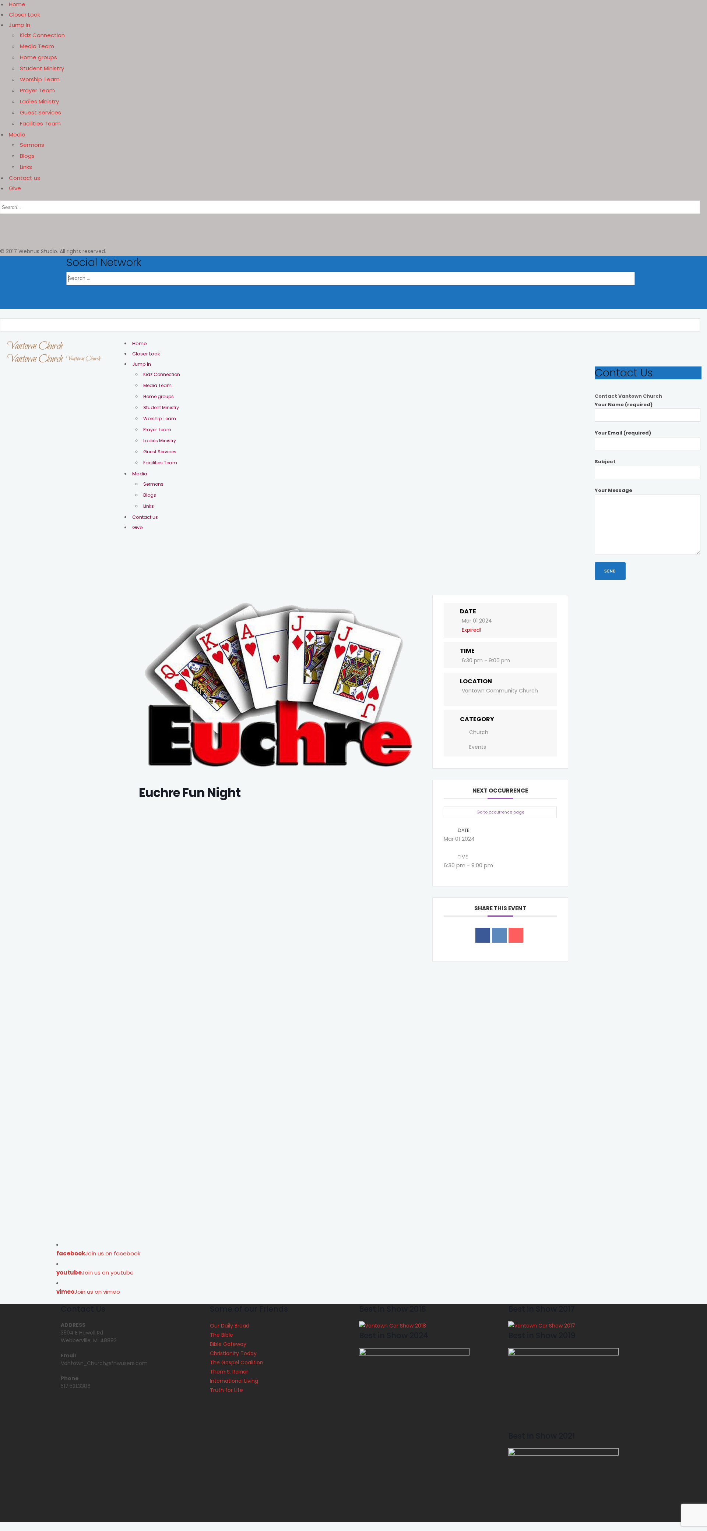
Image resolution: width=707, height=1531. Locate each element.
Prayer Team (37, 90)
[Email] (516, 935)
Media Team (37, 46)
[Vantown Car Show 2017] (541, 1325)
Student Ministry (42, 68)
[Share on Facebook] (482, 935)
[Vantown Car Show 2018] (392, 1325)
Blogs (27, 156)
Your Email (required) (623, 432)
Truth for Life (226, 1390)
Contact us (24, 178)
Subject (605, 461)
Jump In (19, 25)
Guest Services (40, 112)
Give (15, 188)
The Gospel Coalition (236, 1362)
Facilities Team (40, 123)
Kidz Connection (42, 35)
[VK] (499, 935)
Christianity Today (233, 1353)
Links (26, 167)
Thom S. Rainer (229, 1371)
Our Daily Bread (229, 1325)
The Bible (221, 1335)
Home (17, 4)
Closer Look (24, 14)
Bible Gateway (228, 1344)
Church (478, 732)
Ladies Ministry (39, 101)
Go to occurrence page (500, 812)
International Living (234, 1381)
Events (477, 747)
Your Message (613, 490)
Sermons (32, 145)
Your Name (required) (624, 404)
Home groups (38, 57)
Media (17, 134)
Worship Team (40, 79)
